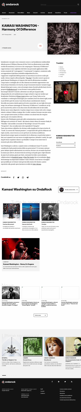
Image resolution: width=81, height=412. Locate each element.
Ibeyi (48, 157)
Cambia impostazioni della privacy (67, 399)
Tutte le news (38, 315)
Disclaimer (62, 391)
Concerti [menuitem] (35, 12)
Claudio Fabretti (5, 390)
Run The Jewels (29, 157)
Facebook (58, 145)
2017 (8, 18)
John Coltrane (37, 164)
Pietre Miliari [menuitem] (21, 12)
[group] (11, 352)
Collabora (42, 393)
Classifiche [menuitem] (58, 12)
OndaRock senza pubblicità (66, 395)
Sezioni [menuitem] (4, 12)
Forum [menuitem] (65, 12)
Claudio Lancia (7, 48)
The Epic (29, 78)
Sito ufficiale (59, 142)
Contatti (42, 391)
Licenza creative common (66, 389)
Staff (41, 389)
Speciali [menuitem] (50, 12)
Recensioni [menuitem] (11, 12)
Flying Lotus (21, 96)
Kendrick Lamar (17, 157)
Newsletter (62, 393)
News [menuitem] (28, 12)
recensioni (4, 18)
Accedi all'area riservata (65, 397)
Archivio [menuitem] (43, 12)
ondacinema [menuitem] (73, 12)
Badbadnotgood (12, 89)
